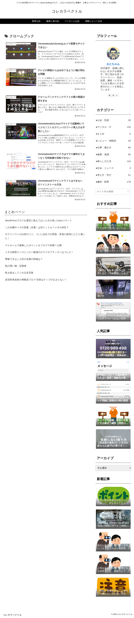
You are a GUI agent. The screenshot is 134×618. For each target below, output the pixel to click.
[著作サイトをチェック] (109, 95)
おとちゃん (113, 63)
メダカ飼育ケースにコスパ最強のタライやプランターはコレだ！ (39, 252)
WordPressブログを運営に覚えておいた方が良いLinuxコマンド (38, 220)
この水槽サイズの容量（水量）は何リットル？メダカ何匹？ (37, 227)
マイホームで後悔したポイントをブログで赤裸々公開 (33, 245)
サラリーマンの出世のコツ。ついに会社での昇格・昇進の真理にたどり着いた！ (45, 236)
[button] (128, 191)
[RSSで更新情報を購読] (117, 95)
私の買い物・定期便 (15, 266)
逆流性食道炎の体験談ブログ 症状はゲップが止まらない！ (36, 279)
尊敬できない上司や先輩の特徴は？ (24, 259)
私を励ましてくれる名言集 (19, 272)
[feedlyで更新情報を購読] (113, 95)
